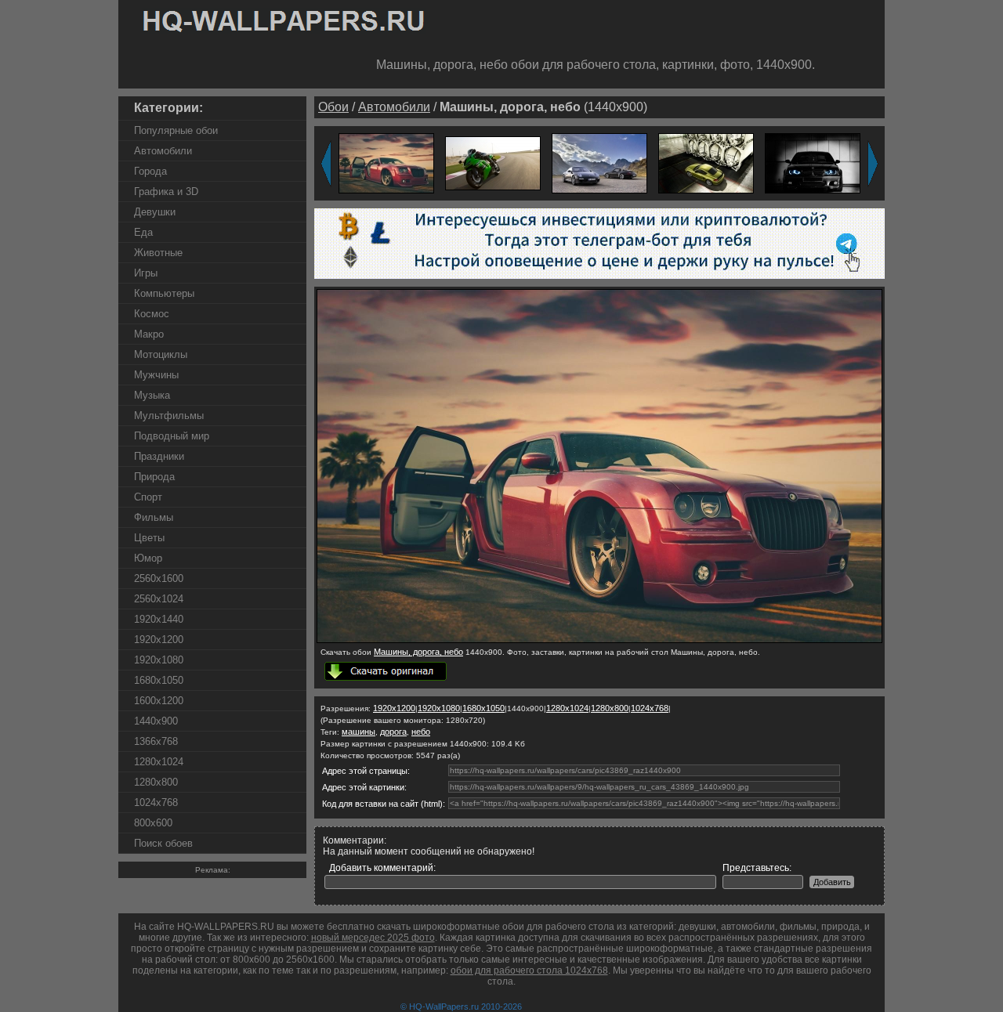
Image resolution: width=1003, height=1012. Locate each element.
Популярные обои (176, 130)
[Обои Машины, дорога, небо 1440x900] (599, 640)
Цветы (149, 538)
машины (358, 731)
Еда (143, 232)
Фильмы (153, 517)
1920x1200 (158, 639)
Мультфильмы (169, 415)
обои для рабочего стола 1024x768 (529, 970)
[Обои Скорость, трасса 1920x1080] (493, 162)
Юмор (148, 558)
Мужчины (156, 375)
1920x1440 (158, 619)
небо (420, 731)
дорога (393, 731)
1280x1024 (158, 762)
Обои (333, 107)
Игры (146, 273)
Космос (151, 314)
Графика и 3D (166, 191)
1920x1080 (158, 660)
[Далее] (872, 163)
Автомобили (163, 151)
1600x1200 (158, 701)
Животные (158, 252)
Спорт (148, 497)
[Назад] (325, 163)
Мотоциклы (160, 354)
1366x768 (156, 741)
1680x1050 (158, 680)
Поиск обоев (163, 843)
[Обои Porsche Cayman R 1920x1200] (706, 162)
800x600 (153, 823)
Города (150, 171)
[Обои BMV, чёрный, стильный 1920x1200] (812, 162)
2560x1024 (158, 599)
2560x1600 (158, 578)
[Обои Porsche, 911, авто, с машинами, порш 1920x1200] (599, 162)
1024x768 (156, 802)
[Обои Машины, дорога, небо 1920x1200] (386, 162)
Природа (154, 477)
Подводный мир (171, 436)
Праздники (159, 456)
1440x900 (156, 721)
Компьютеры (164, 293)
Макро (149, 334)
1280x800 (156, 782)
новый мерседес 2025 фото (373, 937)
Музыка (152, 395)
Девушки (155, 212)
